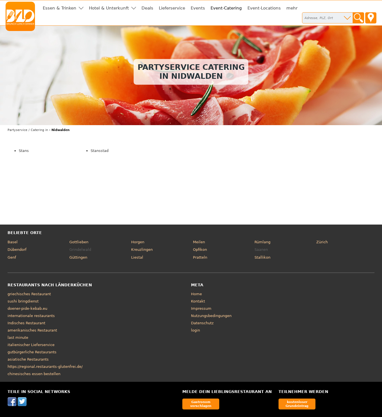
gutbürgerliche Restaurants (32, 352)
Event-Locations (264, 8)
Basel (13, 242)
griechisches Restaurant (29, 294)
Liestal (137, 257)
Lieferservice (172, 8)
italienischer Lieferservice (31, 345)
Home (196, 294)
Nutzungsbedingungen (211, 316)
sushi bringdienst (23, 301)
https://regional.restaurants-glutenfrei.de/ (45, 366)
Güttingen (78, 257)
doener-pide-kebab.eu (27, 308)
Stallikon (262, 257)
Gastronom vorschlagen (200, 403)
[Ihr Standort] (370, 17)
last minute (18, 337)
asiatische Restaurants (28, 359)
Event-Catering (226, 8)
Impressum (201, 308)
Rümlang (262, 242)
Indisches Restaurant (26, 323)
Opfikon (200, 249)
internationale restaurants (31, 316)
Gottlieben (78, 242)
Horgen (137, 242)
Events (198, 8)
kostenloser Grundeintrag (297, 403)
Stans (24, 151)
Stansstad (100, 151)
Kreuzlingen (142, 249)
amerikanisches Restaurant (32, 330)
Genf (12, 257)
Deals (147, 8)
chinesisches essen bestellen (34, 374)
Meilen (199, 242)
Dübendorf (17, 249)
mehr (292, 8)
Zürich (322, 242)
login (195, 330)
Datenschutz (202, 323)
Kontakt (198, 301)
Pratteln (200, 257)
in (28, 130)
